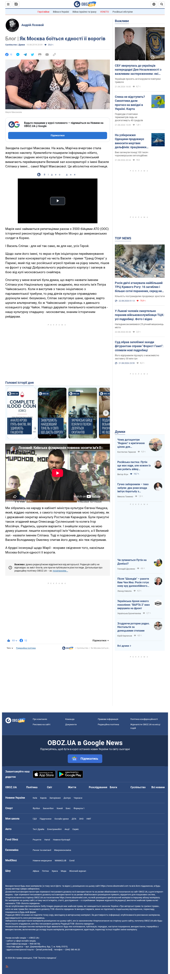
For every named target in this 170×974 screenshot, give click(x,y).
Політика (32, 787)
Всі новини (158, 787)
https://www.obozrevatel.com (114, 886)
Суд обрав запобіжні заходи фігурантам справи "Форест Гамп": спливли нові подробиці (139, 346)
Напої (47, 839)
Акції (67, 829)
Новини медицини (42, 860)
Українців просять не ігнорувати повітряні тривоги (138, 80)
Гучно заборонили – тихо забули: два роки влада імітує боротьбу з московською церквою (133, 488)
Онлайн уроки (61, 819)
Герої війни (43, 11)
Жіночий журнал (77, 871)
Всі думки (123, 645)
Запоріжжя (55, 798)
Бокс (68, 808)
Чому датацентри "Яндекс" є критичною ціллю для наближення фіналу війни (131, 443)
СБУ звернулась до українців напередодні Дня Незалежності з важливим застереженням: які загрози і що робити (138, 70)
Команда (69, 719)
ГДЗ (35, 819)
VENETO (104, 11)
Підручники (45, 819)
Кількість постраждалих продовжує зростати (140, 296)
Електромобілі (54, 829)
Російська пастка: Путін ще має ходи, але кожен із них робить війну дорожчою (134, 465)
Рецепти (37, 839)
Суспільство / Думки (15, 45)
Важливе (122, 21)
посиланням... (60, 570)
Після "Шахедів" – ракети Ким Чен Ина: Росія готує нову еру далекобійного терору (133, 582)
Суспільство (82, 648)
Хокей (60, 808)
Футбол (36, 808)
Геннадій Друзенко (126, 569)
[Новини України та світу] (67, 649)
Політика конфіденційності (144, 719)
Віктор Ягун (122, 474)
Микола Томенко (125, 496)
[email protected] (44, 949)
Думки (120, 432)
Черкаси (78, 798)
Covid (71, 860)
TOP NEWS (123, 238)
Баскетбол (48, 808)
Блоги (113, 787)
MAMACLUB (60, 860)
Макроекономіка (62, 850)
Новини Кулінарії (61, 839)
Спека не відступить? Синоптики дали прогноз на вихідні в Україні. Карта (130, 103)
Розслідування (98, 787)
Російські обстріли (123, 11)
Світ (49, 787)
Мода (63, 871)
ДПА (74, 819)
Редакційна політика (26, 648)
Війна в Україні (61, 11)
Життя (72, 787)
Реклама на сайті (41, 724)
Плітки (45, 871)
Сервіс (75, 829)
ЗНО (81, 819)
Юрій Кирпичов (124, 636)
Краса (55, 871)
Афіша (36, 871)
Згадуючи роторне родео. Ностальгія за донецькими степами (133, 627)
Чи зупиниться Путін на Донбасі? (132, 561)
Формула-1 (79, 808)
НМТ (88, 819)
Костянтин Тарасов (126, 452)
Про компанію (40, 719)
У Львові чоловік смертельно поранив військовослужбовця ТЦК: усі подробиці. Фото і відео (139, 315)
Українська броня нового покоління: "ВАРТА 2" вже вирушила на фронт (133, 605)
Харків (43, 798)
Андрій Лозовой (32, 25)
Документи (71, 724)
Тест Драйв (38, 829)
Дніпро (67, 798)
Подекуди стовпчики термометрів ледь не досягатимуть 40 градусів (129, 117)
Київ (35, 798)
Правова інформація (108, 719)
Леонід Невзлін (124, 591)
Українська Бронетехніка (129, 613)
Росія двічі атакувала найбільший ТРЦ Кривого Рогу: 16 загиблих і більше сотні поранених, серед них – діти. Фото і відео (139, 287)
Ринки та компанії (42, 850)
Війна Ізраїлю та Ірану (84, 11)
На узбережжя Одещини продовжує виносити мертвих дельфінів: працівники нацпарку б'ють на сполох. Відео (130, 141)
